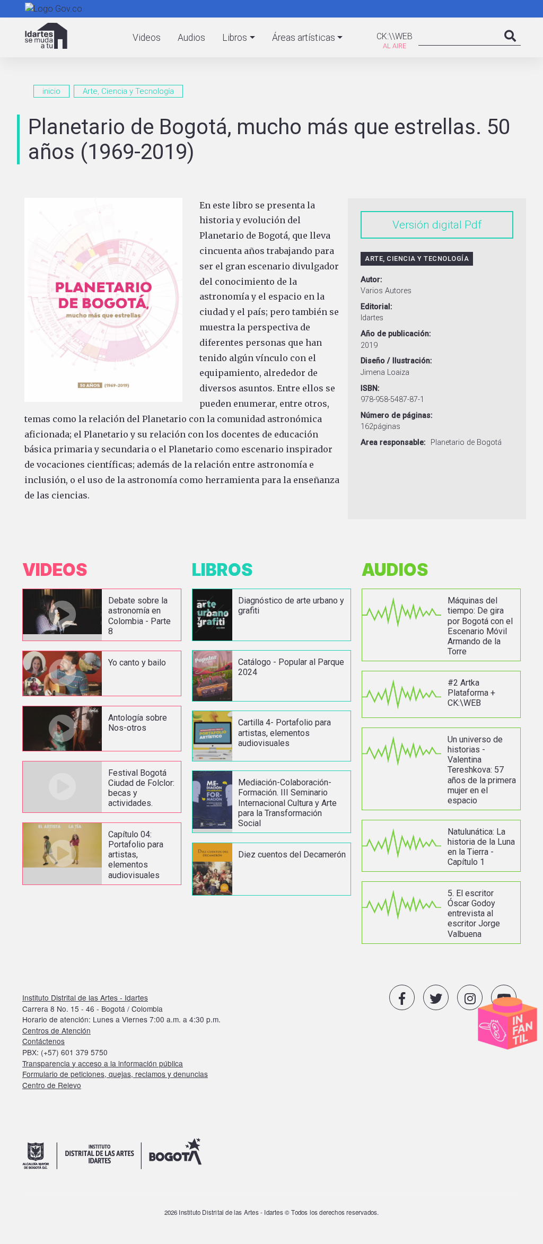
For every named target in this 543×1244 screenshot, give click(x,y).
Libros (234, 37)
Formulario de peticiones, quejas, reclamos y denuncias (115, 1073)
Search (510, 46)
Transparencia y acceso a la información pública (102, 1063)
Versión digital (427, 224)
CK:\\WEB (394, 36)
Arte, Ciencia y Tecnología (128, 91)
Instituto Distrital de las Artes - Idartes (85, 997)
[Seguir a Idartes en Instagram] (470, 997)
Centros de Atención (56, 1030)
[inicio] (46, 36)
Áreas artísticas (303, 37)
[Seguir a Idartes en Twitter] (436, 997)
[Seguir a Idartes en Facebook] (402, 997)
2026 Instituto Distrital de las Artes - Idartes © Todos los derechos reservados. (271, 1212)
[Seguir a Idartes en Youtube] (503, 997)
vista (102, 615)
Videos (147, 37)
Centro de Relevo (51, 1085)
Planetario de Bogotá (466, 442)
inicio (51, 91)
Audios (191, 37)
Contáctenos (43, 1041)
